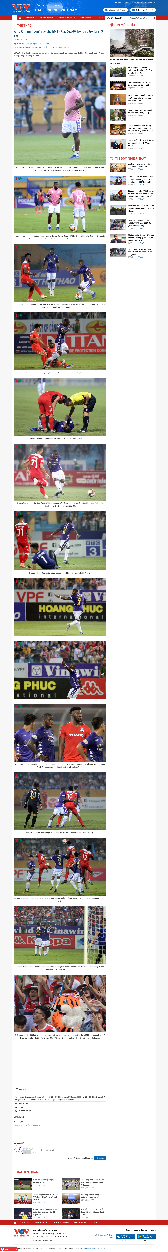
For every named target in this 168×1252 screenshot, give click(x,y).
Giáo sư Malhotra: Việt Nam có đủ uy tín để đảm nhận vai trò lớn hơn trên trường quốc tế (141, 193)
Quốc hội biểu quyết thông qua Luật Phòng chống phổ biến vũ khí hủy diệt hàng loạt (140, 128)
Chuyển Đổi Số (86, 18)
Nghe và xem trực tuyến (145, 10)
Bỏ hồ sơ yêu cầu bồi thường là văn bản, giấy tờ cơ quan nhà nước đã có (140, 98)
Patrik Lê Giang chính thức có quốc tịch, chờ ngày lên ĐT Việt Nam (45, 1212)
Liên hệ (139, 2)
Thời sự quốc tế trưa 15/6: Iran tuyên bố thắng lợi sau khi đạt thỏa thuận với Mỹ (141, 237)
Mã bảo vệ (19, 1143)
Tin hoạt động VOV (67, 18)
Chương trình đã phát (117, 10)
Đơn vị (128, 2)
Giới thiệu (31, 18)
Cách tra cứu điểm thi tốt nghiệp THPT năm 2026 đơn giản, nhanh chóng (140, 223)
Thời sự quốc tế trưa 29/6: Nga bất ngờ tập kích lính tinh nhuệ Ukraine (141, 208)
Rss (119, 2)
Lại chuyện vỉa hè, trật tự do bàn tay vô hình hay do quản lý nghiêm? (140, 252)
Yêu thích (22, 1090)
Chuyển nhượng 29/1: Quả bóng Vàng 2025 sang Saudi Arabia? (92, 1212)
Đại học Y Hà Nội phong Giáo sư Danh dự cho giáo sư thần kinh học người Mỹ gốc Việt (140, 179)
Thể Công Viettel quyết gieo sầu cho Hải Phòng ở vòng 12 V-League (43, 47)
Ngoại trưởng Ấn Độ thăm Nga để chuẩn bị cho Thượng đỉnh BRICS (141, 143)
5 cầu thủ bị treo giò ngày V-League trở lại (33, 44)
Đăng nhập (151, 2)
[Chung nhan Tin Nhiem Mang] (104, 1236)
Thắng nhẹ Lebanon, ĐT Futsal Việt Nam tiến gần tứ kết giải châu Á (45, 1197)
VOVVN (45, 1185)
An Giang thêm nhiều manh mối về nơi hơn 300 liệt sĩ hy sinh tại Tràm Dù (140, 70)
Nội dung (18, 1121)
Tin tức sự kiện (47, 18)
